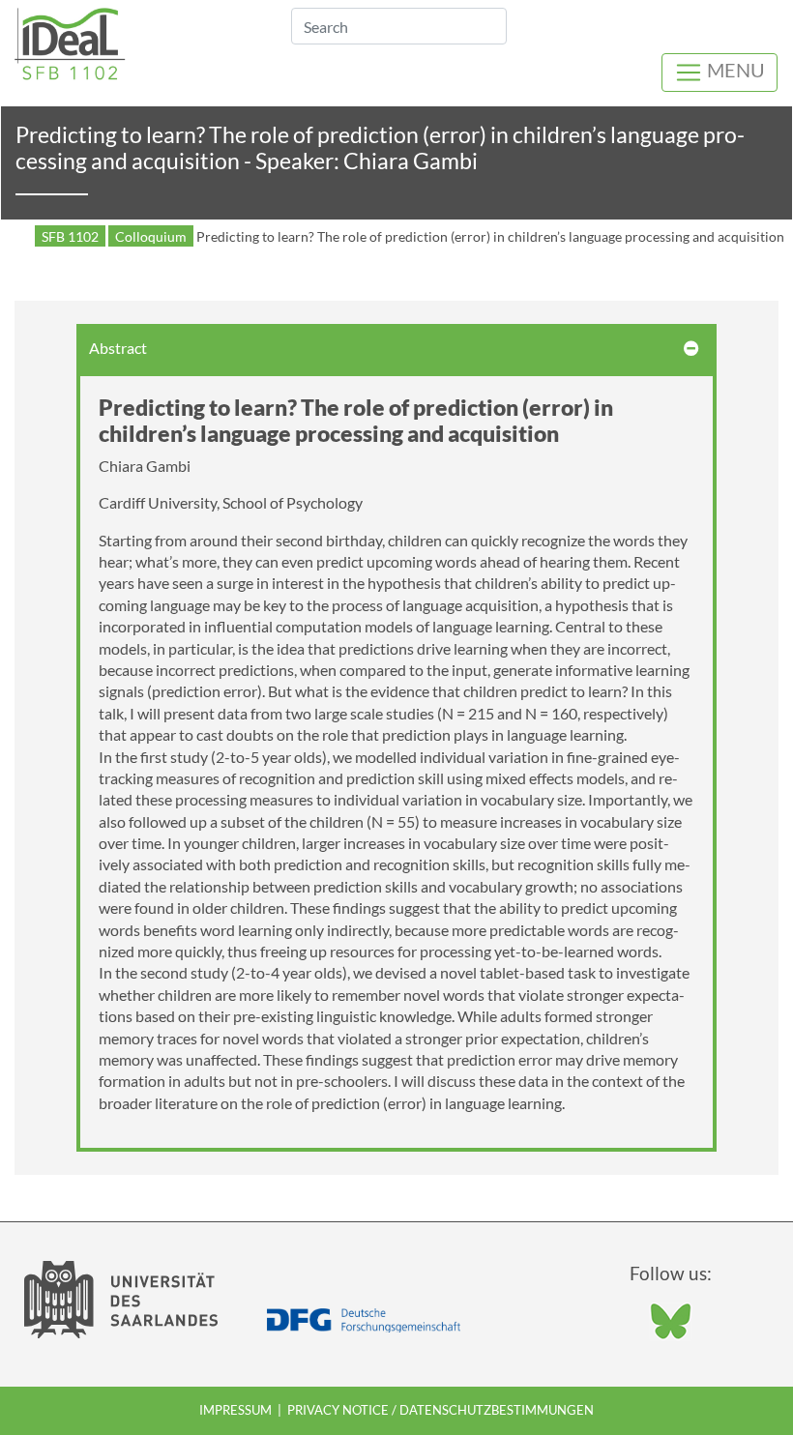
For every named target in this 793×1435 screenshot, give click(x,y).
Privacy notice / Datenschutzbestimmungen (440, 1410)
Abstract (118, 347)
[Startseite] (70, 41)
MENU (734, 69)
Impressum (235, 1410)
